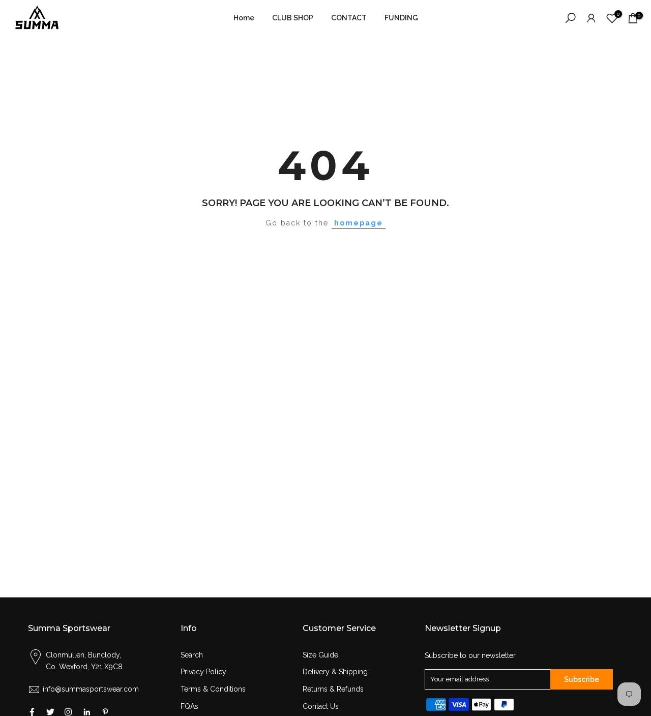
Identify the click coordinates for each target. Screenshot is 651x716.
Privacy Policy (203, 672)
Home (243, 18)
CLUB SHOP (292, 18)
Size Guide (320, 655)
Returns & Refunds (333, 689)
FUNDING (401, 18)
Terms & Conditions (213, 689)
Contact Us (321, 706)
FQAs (189, 706)
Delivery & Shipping (335, 672)
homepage (358, 223)
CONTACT (349, 18)
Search (192, 655)
